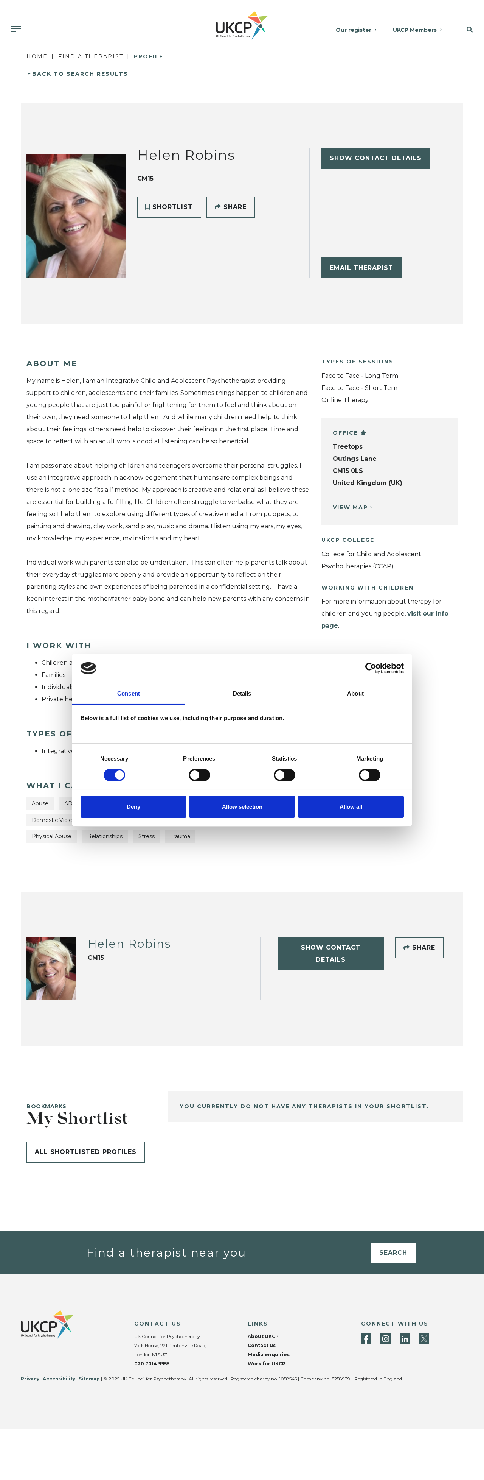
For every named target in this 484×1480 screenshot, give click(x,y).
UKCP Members (415, 30)
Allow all (351, 806)
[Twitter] (424, 1338)
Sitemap (89, 1379)
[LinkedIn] (405, 1338)
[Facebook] (366, 1338)
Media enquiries (269, 1354)
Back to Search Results (80, 73)
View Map (350, 507)
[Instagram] (385, 1338)
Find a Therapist (90, 56)
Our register (353, 30)
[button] (467, 30)
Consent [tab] (128, 693)
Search (393, 1252)
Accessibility (59, 1379)
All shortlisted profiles (86, 1152)
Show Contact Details (376, 158)
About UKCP (263, 1336)
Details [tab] (242, 693)
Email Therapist (361, 267)
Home (37, 56)
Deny (133, 806)
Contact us (262, 1345)
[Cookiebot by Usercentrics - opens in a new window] (371, 668)
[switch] (199, 775)
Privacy (30, 1379)
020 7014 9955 (151, 1363)
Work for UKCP (266, 1363)
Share (234, 207)
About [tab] (355, 693)
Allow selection (242, 806)
